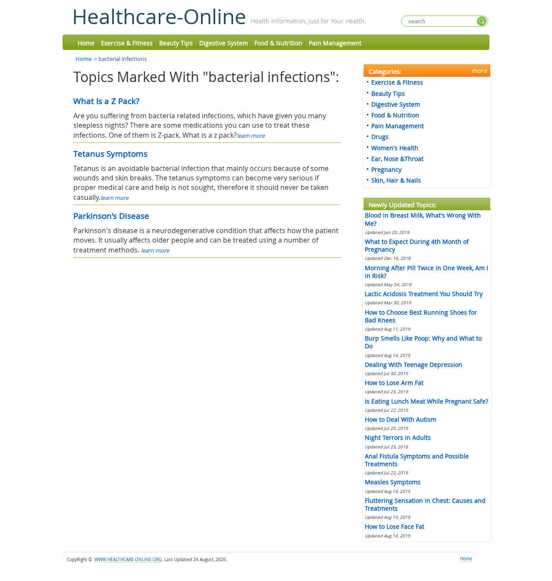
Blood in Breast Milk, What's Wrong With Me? (423, 219)
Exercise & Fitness (127, 43)
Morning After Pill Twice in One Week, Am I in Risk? (426, 272)
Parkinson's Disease (111, 215)
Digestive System (223, 43)
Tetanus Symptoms (110, 153)
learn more (251, 135)
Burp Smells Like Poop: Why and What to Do (423, 342)
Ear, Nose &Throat (397, 159)
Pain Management (335, 43)
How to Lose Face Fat (394, 526)
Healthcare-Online (159, 16)
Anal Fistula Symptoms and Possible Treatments (417, 460)
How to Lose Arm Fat (394, 383)
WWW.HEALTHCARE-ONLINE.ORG (127, 559)
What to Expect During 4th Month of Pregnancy (417, 245)
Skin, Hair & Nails (396, 180)
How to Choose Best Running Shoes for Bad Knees (421, 316)
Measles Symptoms (392, 482)
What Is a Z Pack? (106, 101)
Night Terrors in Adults (398, 437)
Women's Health (394, 148)
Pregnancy (386, 169)
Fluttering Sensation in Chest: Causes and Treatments (425, 504)
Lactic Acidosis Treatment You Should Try (424, 294)
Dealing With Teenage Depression (413, 364)
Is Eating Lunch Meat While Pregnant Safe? (426, 401)
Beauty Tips (176, 43)
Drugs (380, 137)
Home (86, 43)
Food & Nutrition (278, 43)
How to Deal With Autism (400, 419)
